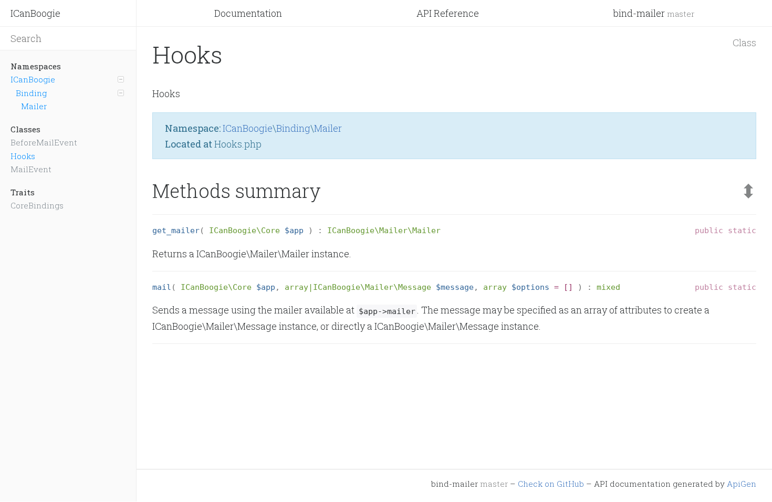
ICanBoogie (35, 13)
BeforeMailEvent (44, 142)
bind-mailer (653, 13)
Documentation (248, 13)
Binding (31, 93)
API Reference (447, 13)
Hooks (23, 156)
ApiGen (741, 483)
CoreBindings (37, 205)
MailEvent (31, 169)
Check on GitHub (551, 483)
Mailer (34, 106)
